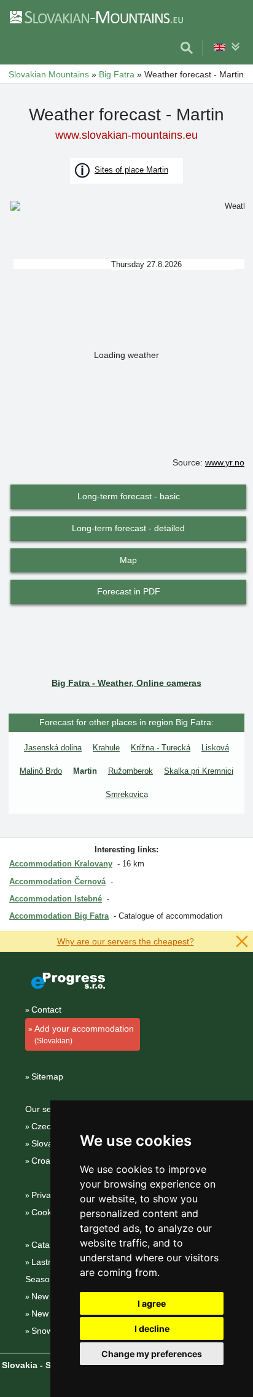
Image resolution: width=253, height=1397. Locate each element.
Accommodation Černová (57, 881)
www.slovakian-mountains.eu (126, 135)
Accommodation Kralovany (60, 863)
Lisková (215, 747)
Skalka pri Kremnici (198, 771)
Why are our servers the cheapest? (125, 941)
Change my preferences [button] (151, 1353)
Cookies (47, 1212)
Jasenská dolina (53, 747)
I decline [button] (151, 1328)
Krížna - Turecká (160, 747)
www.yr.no (224, 462)
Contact (46, 1009)
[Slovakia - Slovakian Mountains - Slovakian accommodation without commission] (96, 16)
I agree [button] (152, 1303)
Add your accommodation (84, 1034)
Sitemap (47, 1076)
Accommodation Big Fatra (59, 915)
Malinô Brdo (41, 771)
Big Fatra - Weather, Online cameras (126, 683)
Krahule (106, 747)
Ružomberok (130, 771)
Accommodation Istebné (55, 898)
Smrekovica (127, 794)
